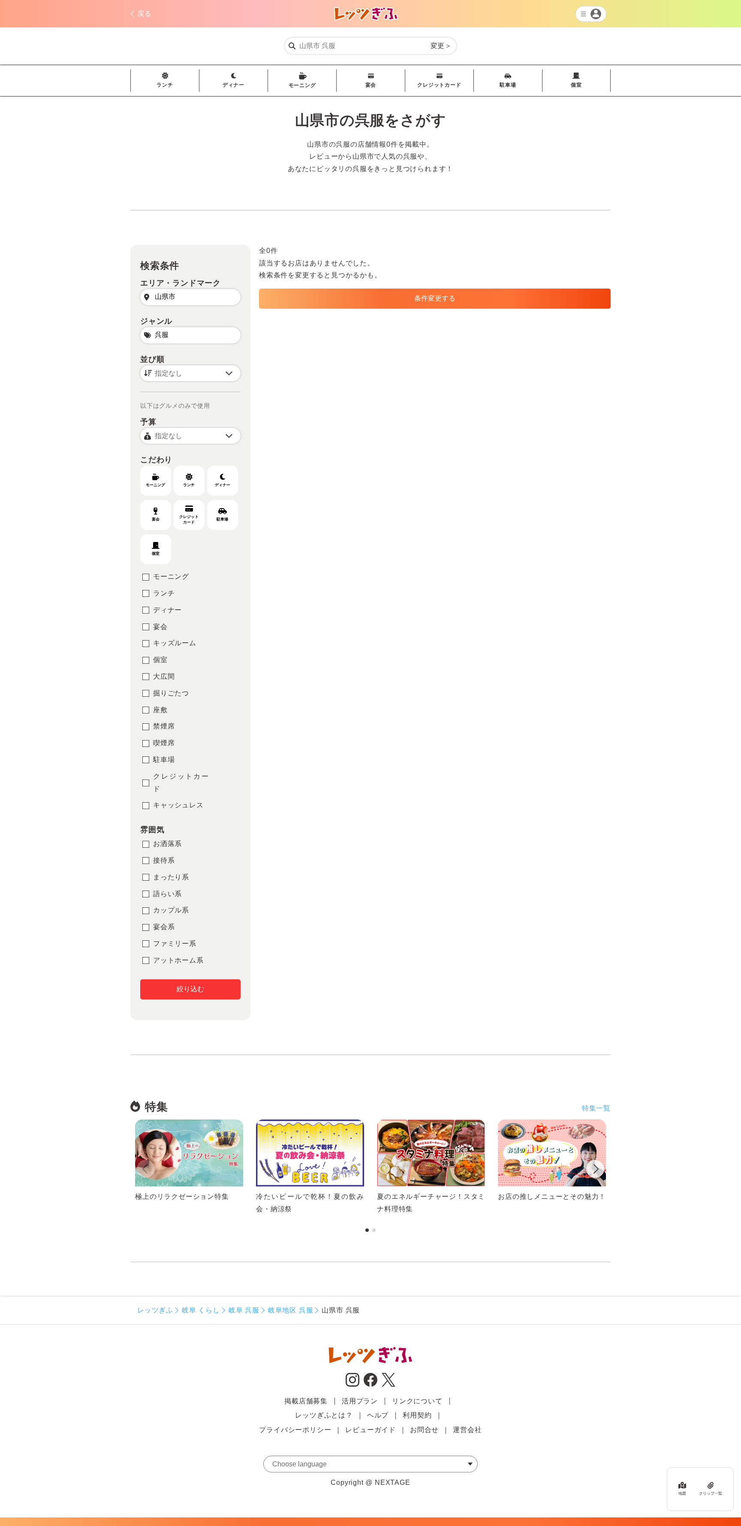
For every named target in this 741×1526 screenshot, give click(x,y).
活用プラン (360, 1401)
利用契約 (417, 1415)
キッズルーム (174, 643)
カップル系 (171, 910)
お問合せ (424, 1429)
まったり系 (171, 877)
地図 (682, 1493)
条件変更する (434, 298)
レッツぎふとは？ (323, 1415)
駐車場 (508, 85)
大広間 (164, 676)
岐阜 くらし (201, 1310)
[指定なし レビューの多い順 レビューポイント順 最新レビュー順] (190, 373)
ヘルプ (378, 1415)
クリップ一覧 (710, 1493)
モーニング (302, 85)
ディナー (233, 85)
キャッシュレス (178, 805)
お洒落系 (167, 843)
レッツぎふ (155, 1310)
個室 (576, 85)
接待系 (164, 860)
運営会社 (467, 1429)
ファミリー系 (174, 943)
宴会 (371, 85)
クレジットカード (439, 85)
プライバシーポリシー (295, 1429)
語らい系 (167, 893)
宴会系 (164, 926)
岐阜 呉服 (244, 1310)
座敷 (160, 709)
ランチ (165, 85)
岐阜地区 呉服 (290, 1310)
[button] (595, 1170)
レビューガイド (370, 1429)
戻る (144, 13)
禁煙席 (164, 726)
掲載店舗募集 (306, 1401)
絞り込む (190, 989)
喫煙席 (164, 742)
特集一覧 (596, 1108)
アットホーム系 (178, 960)
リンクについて (417, 1401)
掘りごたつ (171, 693)
